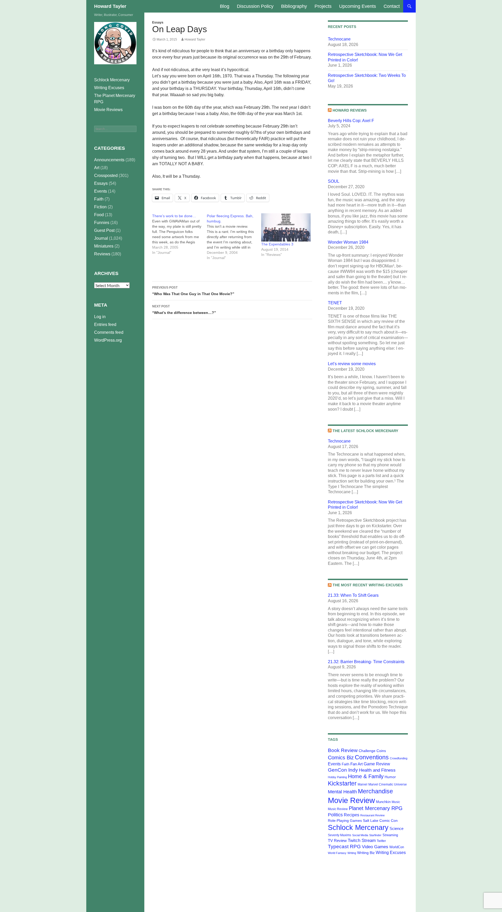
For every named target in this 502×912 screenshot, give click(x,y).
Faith (345, 764)
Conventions (372, 757)
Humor (390, 777)
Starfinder (375, 835)
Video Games (375, 846)
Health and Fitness (377, 770)
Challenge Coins (372, 751)
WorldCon (396, 847)
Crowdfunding (398, 758)
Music (396, 802)
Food (99, 215)
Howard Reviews (350, 110)
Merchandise (375, 791)
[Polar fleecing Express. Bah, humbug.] (234, 236)
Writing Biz (366, 853)
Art (96, 167)
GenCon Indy (343, 770)
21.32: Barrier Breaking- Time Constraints (366, 661)
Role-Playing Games (345, 820)
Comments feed (108, 332)
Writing (351, 852)
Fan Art (356, 764)
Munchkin (383, 802)
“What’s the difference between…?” (184, 310)
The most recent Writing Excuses (368, 585)
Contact (392, 6)
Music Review (338, 809)
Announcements (109, 160)
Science (396, 829)
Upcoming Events (357, 6)
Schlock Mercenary (358, 827)
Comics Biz (341, 757)
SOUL (333, 181)
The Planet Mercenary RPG (114, 98)
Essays (157, 22)
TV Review (337, 841)
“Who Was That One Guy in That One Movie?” (193, 291)
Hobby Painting (337, 777)
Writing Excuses (391, 852)
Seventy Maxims (339, 835)
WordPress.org (108, 340)
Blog (224, 6)
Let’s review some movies (352, 364)
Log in (100, 316)
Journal (101, 238)
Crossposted (106, 175)
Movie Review (351, 800)
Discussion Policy (255, 6)
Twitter (381, 841)
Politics (335, 814)
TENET (335, 303)
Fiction (100, 207)
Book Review (343, 750)
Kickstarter (342, 783)
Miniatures (103, 246)
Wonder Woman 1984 (348, 242)
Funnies (101, 222)
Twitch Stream (362, 840)
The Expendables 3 (277, 244)
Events (334, 764)
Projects (323, 6)
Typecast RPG (344, 846)
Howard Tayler (110, 6)
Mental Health (342, 791)
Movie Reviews (108, 109)
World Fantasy (337, 852)
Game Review (377, 764)
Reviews (102, 254)
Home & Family (366, 776)
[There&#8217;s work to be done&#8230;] (179, 234)
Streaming (390, 835)
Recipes (351, 815)
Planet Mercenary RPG (376, 808)
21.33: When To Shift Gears (353, 595)
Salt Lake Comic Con (380, 820)
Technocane (339, 39)
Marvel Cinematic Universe (387, 784)
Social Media (360, 835)
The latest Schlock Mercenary (365, 431)
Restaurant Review (372, 815)
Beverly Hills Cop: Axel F (351, 120)
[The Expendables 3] (286, 227)
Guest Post (104, 230)
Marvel (362, 784)
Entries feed (105, 324)
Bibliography (294, 6)
